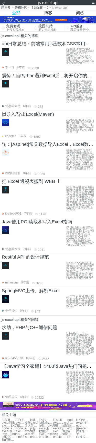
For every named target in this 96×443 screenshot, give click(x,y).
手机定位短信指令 (80, 434)
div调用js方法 (55, 425)
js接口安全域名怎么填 (6, 434)
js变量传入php (43, 425)
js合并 (20, 420)
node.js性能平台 (23, 428)
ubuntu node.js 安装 (17, 434)
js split (57, 420)
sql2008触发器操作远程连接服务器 (9, 437)
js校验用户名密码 (69, 431)
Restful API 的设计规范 (25, 257)
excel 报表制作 (69, 422)
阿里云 (5, 8)
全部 (16, 13)
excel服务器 (46, 428)
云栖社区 (21, 8)
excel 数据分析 (20, 431)
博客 (48, 13)
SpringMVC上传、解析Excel (31, 290)
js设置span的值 (69, 425)
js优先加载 (46, 420)
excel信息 (20, 422)
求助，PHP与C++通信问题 (29, 327)
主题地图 (37, 8)
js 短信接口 (83, 420)
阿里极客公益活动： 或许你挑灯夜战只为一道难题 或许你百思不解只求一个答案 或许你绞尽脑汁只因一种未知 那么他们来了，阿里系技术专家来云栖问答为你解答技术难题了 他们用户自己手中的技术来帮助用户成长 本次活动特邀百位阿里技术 (80, 382)
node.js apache (9, 428)
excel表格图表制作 (9, 431)
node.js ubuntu (80, 425)
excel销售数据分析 (55, 434)
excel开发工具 (57, 431)
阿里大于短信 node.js (32, 434)
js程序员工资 (34, 428)
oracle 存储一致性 (60, 437)
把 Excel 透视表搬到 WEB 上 (31, 181)
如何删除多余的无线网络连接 (9, 439)
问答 (80, 13)
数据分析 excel (46, 431)
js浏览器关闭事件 (83, 431)
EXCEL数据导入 (17, 425)
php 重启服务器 (46, 437)
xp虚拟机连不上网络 (83, 437)
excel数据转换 (6, 425)
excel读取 (8, 422)
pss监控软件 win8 (34, 437)
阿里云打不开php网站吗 (71, 437)
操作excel (31, 422)
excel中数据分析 (43, 434)
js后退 (6, 420)
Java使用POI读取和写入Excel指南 (37, 221)
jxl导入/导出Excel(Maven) (28, 114)
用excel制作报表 (83, 428)
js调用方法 (34, 420)
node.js (71, 420)
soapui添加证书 (69, 434)
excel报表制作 (83, 422)
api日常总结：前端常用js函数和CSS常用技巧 (48, 43)
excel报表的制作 (60, 428)
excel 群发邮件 (57, 422)
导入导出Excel (32, 425)
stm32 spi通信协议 (23, 437)
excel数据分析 (32, 431)
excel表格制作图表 (71, 428)
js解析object (46, 422)
